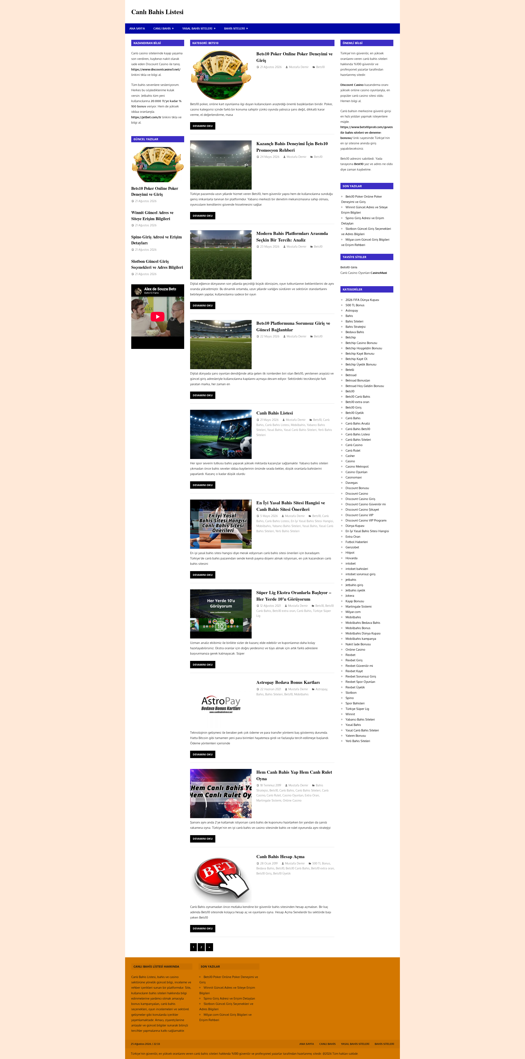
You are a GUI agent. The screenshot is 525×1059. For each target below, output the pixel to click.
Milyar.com (353, 612)
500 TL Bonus (321, 863)
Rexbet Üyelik (355, 687)
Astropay (321, 689)
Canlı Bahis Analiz (358, 423)
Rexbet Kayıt (354, 671)
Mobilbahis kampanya (361, 639)
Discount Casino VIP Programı (366, 520)
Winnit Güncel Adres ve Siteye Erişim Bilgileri (152, 215)
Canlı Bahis (162, 28)
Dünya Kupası (355, 526)
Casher (350, 456)
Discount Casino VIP (359, 515)
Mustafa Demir (299, 67)
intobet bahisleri (357, 569)
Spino (350, 698)
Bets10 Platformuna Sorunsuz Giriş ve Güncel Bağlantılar (293, 326)
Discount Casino (357, 493)
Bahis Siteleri (234, 28)
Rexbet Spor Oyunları (360, 682)
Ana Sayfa (137, 28)
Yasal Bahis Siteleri (197, 28)
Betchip (351, 337)
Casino (350, 461)
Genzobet (352, 547)
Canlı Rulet (274, 795)
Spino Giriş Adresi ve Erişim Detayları (229, 998)
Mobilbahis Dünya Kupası (363, 633)
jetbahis (351, 580)
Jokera (350, 596)
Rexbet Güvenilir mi (359, 666)
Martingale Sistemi (268, 800)
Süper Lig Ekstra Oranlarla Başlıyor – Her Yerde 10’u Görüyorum (293, 595)
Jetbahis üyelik (355, 590)
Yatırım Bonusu (356, 736)
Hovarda (351, 558)
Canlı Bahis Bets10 (358, 429)
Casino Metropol (357, 466)
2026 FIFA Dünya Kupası (362, 300)
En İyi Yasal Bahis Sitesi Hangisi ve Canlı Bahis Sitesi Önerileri (290, 505)
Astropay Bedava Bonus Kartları (288, 682)
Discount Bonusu (357, 488)
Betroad (351, 375)
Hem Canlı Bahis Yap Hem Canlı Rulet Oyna (294, 775)
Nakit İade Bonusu (358, 644)
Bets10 (320, 67)
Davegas (352, 483)
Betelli (350, 370)
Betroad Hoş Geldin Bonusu (365, 386)
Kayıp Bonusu (355, 601)
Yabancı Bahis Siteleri (286, 526)
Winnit (350, 714)
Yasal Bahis (274, 430)
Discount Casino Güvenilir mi (366, 504)
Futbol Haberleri (357, 542)
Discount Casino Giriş (360, 499)
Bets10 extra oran (284, 611)
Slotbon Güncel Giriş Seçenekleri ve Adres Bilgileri (157, 264)
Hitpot (350, 553)
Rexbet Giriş (354, 660)
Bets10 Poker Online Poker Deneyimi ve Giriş (294, 56)
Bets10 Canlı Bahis (298, 868)
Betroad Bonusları (358, 380)
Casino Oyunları (292, 795)
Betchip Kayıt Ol (356, 359)
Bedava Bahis (265, 868)
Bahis (260, 694)
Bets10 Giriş (264, 873)
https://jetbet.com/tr (146, 117)
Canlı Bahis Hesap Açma (280, 856)
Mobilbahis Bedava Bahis (363, 623)
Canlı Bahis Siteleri (308, 790)
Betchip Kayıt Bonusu (360, 353)
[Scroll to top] (518, 1052)
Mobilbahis (298, 425)
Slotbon (351, 693)
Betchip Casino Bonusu (361, 343)
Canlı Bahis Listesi (157, 11)
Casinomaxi (354, 477)
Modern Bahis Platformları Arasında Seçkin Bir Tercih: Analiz (292, 236)
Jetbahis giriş (354, 585)
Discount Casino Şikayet (362, 509)
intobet (351, 563)
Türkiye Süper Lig (357, 709)
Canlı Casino (354, 445)
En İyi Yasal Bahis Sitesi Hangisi (312, 521)
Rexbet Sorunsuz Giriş (361, 676)
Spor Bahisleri (355, 703)
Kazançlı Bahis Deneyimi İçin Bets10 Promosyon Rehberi (292, 146)
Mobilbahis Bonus (358, 628)
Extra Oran (312, 795)
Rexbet (350, 655)
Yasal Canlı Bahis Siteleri (300, 430)
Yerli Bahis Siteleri (287, 531)
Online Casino (292, 800)
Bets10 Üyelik (282, 873)
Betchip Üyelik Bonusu (361, 364)
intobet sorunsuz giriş (360, 574)
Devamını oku (203, 126)
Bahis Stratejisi (356, 327)
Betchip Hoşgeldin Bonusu (364, 348)
